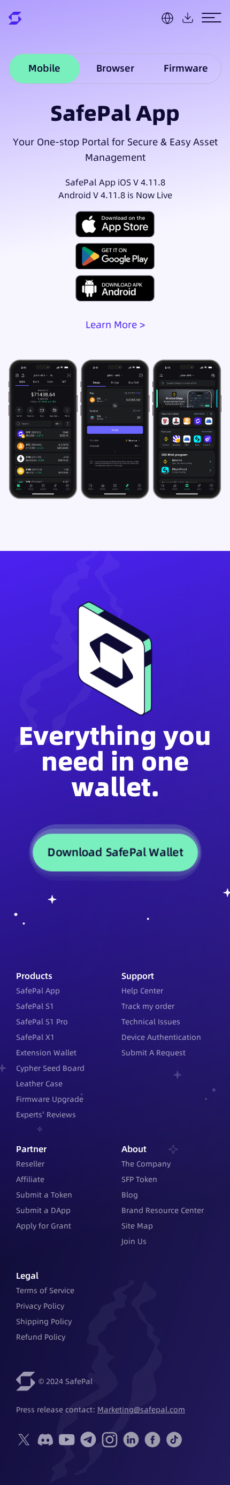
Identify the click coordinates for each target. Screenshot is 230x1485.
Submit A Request (153, 1052)
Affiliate (30, 1179)
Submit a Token (44, 1194)
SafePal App (38, 990)
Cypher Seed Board (50, 1068)
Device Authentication (161, 1037)
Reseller (30, 1164)
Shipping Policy (44, 1321)
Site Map (137, 1225)
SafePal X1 (35, 1037)
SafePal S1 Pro (42, 1021)
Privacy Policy (40, 1306)
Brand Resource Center (162, 1210)
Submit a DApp (43, 1210)
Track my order (147, 1006)
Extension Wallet (46, 1052)
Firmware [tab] (186, 68)
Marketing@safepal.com (141, 1409)
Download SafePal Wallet (115, 851)
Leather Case (39, 1083)
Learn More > (115, 324)
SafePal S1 (35, 1006)
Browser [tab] (115, 68)
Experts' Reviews (46, 1114)
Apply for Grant (43, 1225)
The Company (146, 1164)
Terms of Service (45, 1290)
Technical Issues (150, 1021)
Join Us (134, 1241)
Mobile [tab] (44, 68)
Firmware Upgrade (49, 1099)
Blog (129, 1194)
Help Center (142, 990)
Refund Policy (40, 1337)
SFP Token (139, 1179)
